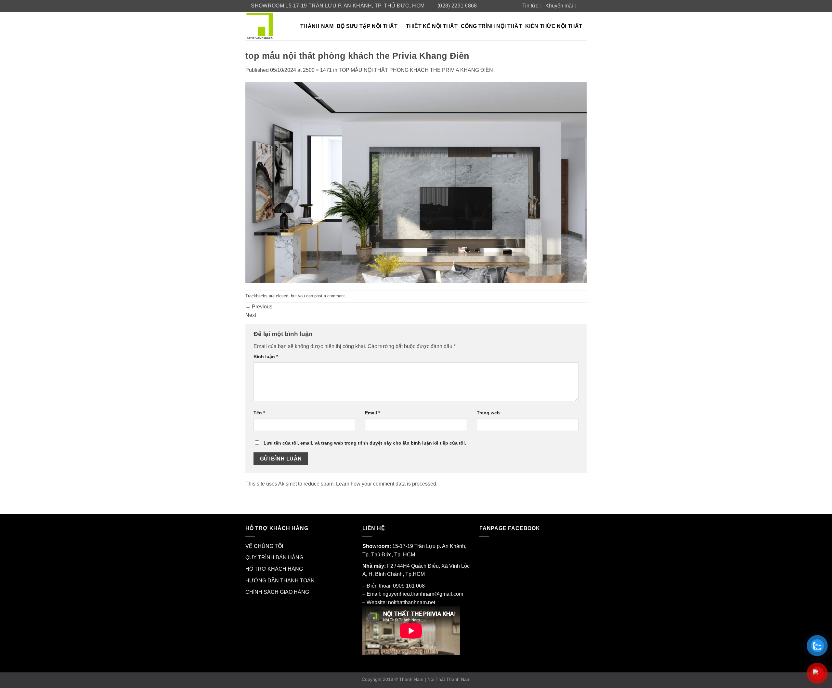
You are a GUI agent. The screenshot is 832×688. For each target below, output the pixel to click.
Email (372, 412)
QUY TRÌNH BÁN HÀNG (274, 557)
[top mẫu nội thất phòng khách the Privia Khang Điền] (416, 182)
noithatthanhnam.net (411, 602)
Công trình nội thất (491, 26)
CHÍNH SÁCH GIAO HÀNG (277, 592)
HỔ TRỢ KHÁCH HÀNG (274, 569)
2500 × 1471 (317, 70)
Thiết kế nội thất (432, 26)
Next (254, 315)
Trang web (488, 412)
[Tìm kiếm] (583, 5)
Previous (258, 306)
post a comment (329, 295)
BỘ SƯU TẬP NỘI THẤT (367, 26)
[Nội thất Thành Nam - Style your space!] (268, 26)
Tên (259, 412)
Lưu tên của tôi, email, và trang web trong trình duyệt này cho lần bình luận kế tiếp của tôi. (365, 443)
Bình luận (266, 356)
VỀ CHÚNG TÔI (264, 546)
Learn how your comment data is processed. (386, 484)
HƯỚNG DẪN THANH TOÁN (280, 580)
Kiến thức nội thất (553, 26)
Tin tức (530, 5)
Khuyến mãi (559, 5)
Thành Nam (316, 26)
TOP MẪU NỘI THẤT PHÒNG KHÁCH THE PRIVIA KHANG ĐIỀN (416, 70)
